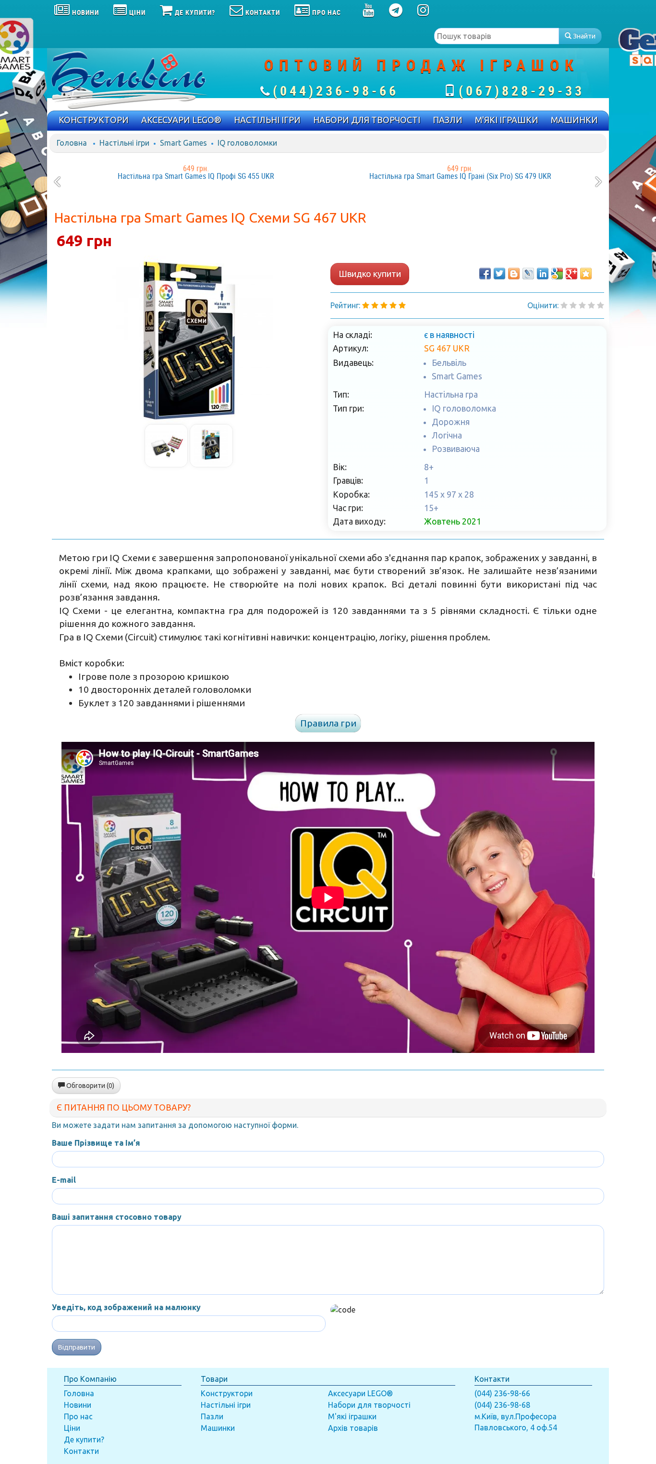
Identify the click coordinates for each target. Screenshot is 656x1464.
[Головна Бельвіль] (140, 79)
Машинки (218, 1428)
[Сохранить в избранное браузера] (586, 273)
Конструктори (227, 1393)
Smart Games (183, 142)
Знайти (583, 36)
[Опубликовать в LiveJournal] (528, 273)
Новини (77, 1405)
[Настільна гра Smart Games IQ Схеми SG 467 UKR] (189, 340)
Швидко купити (370, 273)
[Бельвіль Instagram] (423, 12)
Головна (72, 142)
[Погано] (573, 305)
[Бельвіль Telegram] (396, 12)
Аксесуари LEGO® (360, 1393)
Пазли (212, 1416)
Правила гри (328, 723)
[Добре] (600, 305)
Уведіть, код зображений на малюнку (126, 1307)
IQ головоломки (247, 142)
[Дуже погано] (564, 305)
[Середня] (582, 305)
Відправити (76, 1347)
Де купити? (84, 1439)
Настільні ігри (124, 142)
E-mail (64, 1180)
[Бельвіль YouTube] (368, 12)
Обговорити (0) (89, 1085)
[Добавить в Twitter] (499, 273)
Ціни (72, 1428)
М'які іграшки (352, 1416)
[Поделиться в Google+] (571, 273)
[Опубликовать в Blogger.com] (514, 273)
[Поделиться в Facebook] (485, 273)
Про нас (78, 1416)
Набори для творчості (369, 1405)
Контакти (81, 1451)
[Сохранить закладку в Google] (557, 273)
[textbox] (496, 36)
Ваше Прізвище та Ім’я (96, 1143)
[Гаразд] (591, 305)
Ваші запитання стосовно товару (117, 1217)
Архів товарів (353, 1428)
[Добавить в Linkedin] (542, 273)
